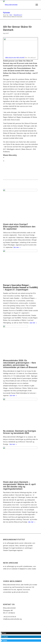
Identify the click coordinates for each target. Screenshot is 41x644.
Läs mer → (17, 247)
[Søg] (31, 4)
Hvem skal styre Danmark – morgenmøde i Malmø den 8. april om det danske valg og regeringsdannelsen (19, 485)
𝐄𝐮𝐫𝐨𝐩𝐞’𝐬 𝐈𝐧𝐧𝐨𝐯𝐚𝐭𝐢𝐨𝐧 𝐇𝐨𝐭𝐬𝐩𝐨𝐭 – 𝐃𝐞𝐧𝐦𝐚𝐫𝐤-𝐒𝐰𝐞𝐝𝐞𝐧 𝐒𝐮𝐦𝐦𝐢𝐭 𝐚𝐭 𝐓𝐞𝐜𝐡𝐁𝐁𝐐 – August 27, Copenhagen (20, 287)
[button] (3, 633)
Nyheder (6, 12)
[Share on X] (5, 157)
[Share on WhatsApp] (5, 161)
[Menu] (37, 4)
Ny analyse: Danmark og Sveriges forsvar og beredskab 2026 (19, 432)
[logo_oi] (17, 4)
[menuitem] (31, 4)
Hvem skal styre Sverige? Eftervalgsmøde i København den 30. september (19, 226)
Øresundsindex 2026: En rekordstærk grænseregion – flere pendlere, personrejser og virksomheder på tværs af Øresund (20, 364)
